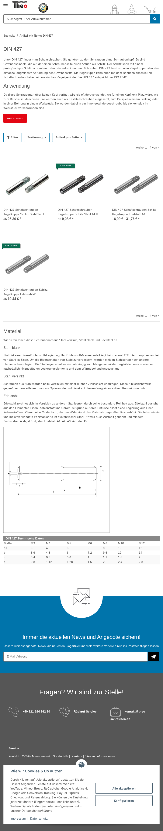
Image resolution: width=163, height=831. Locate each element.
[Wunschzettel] (131, 9)
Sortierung (35, 137)
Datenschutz (39, 818)
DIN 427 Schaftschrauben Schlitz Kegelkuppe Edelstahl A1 (25, 292)
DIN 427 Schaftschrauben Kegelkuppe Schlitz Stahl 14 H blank (78, 212)
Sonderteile (61, 756)
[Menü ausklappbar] (5, 2)
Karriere (77, 756)
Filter (14, 137)
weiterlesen (15, 118)
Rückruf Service (85, 711)
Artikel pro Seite (67, 137)
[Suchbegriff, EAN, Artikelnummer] (155, 18)
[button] (114, 9)
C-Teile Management (36, 756)
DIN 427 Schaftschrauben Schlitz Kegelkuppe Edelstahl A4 (134, 212)
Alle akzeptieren (124, 788)
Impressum (18, 818)
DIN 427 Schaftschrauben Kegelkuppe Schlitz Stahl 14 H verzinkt (23, 212)
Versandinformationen (100, 756)
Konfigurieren (124, 800)
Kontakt (14, 756)
